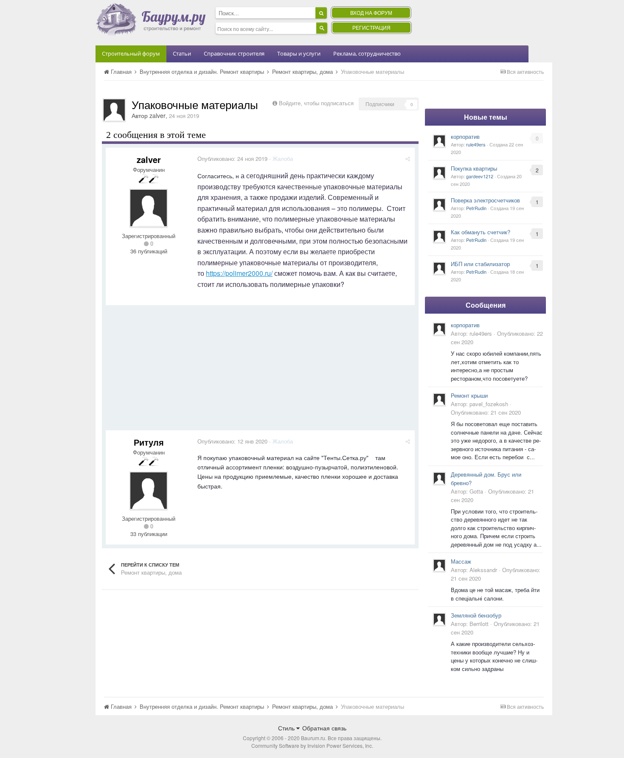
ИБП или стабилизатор (480, 264)
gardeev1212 (479, 176)
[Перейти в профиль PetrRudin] (439, 204)
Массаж (461, 561)
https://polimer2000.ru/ (239, 273)
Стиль (287, 728)
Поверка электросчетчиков (485, 200)
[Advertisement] (260, 371)
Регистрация (371, 27)
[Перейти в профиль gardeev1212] (439, 172)
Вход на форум (371, 12)
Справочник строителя (234, 53)
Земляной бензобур (476, 615)
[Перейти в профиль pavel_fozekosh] (439, 399)
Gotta (476, 491)
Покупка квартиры (474, 168)
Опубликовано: (232, 158)
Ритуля (149, 442)
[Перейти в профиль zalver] (114, 109)
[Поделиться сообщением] (407, 158)
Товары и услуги (298, 53)
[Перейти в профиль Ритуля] (148, 491)
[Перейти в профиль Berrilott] (439, 619)
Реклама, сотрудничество (367, 53)
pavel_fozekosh (488, 404)
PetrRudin (476, 208)
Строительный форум (131, 53)
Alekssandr (483, 570)
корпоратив (465, 136)
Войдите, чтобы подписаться (316, 103)
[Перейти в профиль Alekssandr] (439, 565)
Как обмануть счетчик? (480, 232)
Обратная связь (324, 728)
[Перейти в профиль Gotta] (439, 478)
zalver (157, 115)
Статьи (182, 53)
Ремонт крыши (469, 395)
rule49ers (476, 144)
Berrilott (479, 624)
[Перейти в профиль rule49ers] (439, 141)
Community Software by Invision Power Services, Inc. (312, 745)
